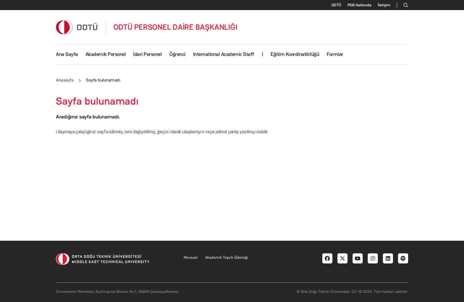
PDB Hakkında (360, 5)
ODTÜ (336, 5)
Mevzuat (191, 257)
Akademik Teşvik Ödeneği (226, 257)
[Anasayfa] (77, 27)
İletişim (384, 5)
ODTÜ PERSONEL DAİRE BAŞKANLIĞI (175, 27)
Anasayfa (65, 80)
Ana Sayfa (67, 54)
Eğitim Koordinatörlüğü (295, 54)
